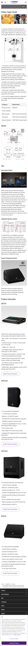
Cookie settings (17, 634)
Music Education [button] (5, 594)
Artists (2, 606)
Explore (13, 584)
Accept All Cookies (14, 643)
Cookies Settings (14, 638)
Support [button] (3, 613)
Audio (2, 584)
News (2, 598)
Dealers (3, 609)
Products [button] (3, 590)
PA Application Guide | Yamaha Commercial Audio (13, 585)
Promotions (3, 602)
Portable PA (7, 584)
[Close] (2, 617)
